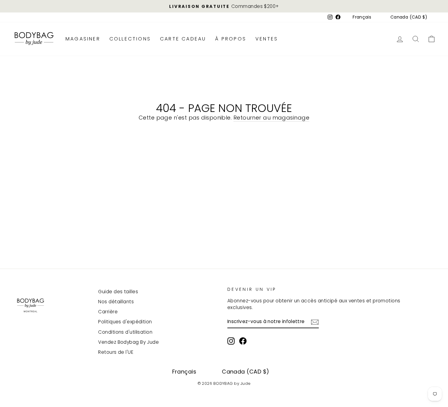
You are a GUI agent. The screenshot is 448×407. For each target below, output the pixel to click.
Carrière (108, 311)
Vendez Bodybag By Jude (128, 342)
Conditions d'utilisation (125, 332)
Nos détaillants (116, 301)
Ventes (266, 38)
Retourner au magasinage (271, 117)
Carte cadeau (183, 38)
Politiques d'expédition (125, 321)
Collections (130, 38)
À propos (230, 38)
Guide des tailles (118, 291)
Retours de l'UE (115, 352)
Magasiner (83, 38)
